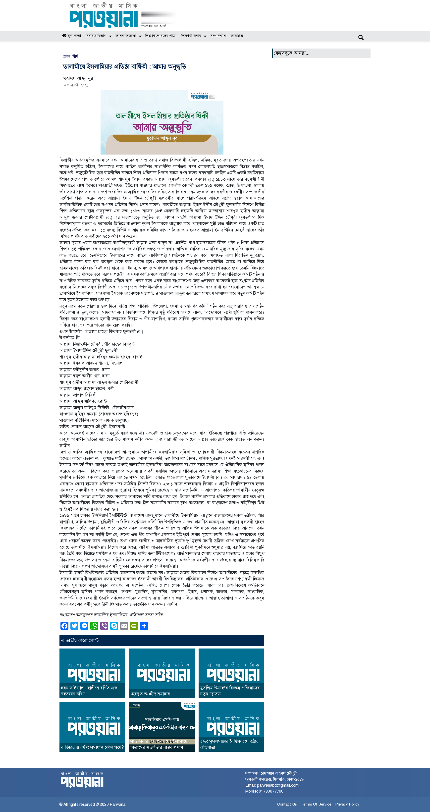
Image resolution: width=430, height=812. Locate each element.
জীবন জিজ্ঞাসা (125, 35)
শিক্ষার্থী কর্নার (191, 35)
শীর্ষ (75, 56)
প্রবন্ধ (66, 56)
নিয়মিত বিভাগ (96, 35)
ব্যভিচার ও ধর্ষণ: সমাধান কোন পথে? (92, 747)
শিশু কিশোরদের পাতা (160, 35)
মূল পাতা (73, 35)
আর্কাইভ (237, 35)
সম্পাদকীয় (218, 35)
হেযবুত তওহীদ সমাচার (150, 694)
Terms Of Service (316, 804)
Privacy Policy (347, 804)
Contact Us (287, 804)
